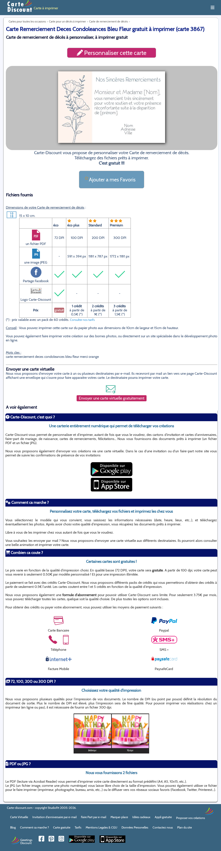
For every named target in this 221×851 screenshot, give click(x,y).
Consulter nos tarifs (82, 320)
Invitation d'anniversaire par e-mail (54, 817)
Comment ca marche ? (34, 827)
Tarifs (78, 827)
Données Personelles (135, 827)
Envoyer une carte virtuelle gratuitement (111, 398)
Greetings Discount (26, 841)
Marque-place (119, 817)
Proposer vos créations (190, 817)
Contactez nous (163, 827)
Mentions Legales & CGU (101, 827)
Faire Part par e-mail (93, 817)
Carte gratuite (61, 827)
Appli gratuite (163, 817)
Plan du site (184, 827)
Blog (13, 827)
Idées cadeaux (141, 817)
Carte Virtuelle (19, 817)
